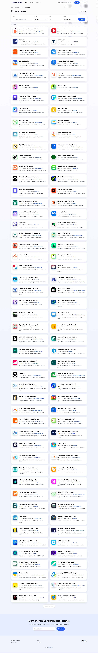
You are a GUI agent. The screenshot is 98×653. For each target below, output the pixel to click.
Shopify (36, 87)
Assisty (75, 518)
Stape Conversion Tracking (65, 201)
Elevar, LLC (36, 191)
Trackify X (36, 530)
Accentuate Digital (77, 279)
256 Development (38, 122)
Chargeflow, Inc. (38, 179)
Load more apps (49, 606)
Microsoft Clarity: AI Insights (27, 73)
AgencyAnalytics (62, 212)
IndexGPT (36, 302)
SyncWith (36, 363)
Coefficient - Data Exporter (78, 585)
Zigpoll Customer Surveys (26, 145)
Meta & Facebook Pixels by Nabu (29, 431)
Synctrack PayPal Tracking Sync (28, 212)
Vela (74, 363)
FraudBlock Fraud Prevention (27, 492)
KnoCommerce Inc (39, 339)
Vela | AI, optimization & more (66, 361)
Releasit (36, 63)
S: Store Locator (62, 443)
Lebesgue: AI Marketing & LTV (28, 480)
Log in (84, 2)
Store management (19, 7)
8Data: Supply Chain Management (67, 431)
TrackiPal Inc (37, 279)
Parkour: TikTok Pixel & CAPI (27, 595)
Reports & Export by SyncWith (28, 361)
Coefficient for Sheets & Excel (66, 583)
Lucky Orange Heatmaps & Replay (29, 29)
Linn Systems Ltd (37, 375)
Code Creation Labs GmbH (78, 530)
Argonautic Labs (38, 146)
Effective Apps (76, 398)
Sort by (64, 16)
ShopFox (36, 494)
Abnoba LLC (75, 179)
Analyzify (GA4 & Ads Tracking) (66, 573)
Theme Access (23, 108)
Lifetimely (75, 246)
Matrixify (21, 40)
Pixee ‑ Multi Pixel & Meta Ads (66, 595)
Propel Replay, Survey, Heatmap (28, 244)
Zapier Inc (36, 52)
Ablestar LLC (50, 647)
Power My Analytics (37, 410)
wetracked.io (76, 52)
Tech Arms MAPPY (38, 421)
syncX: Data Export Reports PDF (28, 551)
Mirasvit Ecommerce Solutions (80, 375)
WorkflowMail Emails (63, 120)
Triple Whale (61, 40)
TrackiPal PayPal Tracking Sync (28, 277)
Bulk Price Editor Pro (63, 541)
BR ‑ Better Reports (63, 313)
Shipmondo (22, 222)
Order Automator (24, 516)
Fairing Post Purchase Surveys (66, 408)
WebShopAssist (37, 235)
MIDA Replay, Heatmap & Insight (67, 337)
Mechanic (60, 265)
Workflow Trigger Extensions (66, 528)
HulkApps (36, 506)
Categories (39, 642)
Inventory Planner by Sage (65, 492)
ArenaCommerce (38, 203)
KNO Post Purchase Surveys (27, 337)
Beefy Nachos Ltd (77, 421)
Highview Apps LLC (77, 506)
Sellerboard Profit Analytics (27, 396)
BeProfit (75, 553)
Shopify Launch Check (64, 255)
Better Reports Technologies (80, 314)
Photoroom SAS (37, 98)
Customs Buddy (23, 573)
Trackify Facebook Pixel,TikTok (28, 528)
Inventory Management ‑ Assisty (67, 516)
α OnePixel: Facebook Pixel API (66, 384)
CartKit (36, 469)
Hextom (76, 63)
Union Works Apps (77, 482)
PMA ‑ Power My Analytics (27, 408)
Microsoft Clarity (39, 75)
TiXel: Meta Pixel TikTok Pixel (28, 541)
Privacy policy (14, 642)
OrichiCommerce (38, 585)
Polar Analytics (37, 445)
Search (76, 2)
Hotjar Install (23, 255)
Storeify (75, 445)
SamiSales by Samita (77, 235)
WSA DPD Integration (25, 265)
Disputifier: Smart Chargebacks (66, 166)
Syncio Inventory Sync (64, 132)
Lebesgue (36, 482)
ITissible (37, 41)
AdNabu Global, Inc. (39, 386)
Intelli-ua (75, 122)
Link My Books (37, 457)
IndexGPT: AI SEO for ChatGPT (28, 300)
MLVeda (75, 302)
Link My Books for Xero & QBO (28, 455)
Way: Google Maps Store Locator (67, 396)
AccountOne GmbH (76, 457)
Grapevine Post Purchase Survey (67, 480)
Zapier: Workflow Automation (28, 50)
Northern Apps (38, 157)
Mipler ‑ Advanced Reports (65, 373)
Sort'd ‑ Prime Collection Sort (66, 419)
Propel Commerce (38, 246)
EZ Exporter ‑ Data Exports (65, 504)
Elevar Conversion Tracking (27, 189)
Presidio (74, 191)
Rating (50, 16)
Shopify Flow (61, 85)
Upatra (36, 314)
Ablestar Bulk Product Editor (27, 132)
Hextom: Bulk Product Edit (65, 61)
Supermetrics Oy (76, 31)
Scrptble (75, 224)
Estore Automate (78, 98)
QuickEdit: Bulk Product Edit (65, 562)
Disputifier (75, 168)
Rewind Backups (62, 108)
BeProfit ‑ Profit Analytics (65, 551)
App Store (82, 11)
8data (73, 433)
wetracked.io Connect (64, 50)
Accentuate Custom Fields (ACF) (67, 277)
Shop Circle (37, 564)
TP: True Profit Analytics (64, 288)
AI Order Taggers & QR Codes (28, 562)
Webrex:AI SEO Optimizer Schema (29, 288)
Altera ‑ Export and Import (65, 177)
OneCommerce (76, 386)
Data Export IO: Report (26, 166)
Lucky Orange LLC (38, 31)
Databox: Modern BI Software (66, 349)
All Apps (32, 2)
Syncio (74, 134)
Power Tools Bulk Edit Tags (65, 155)
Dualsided (36, 256)
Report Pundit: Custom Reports (66, 96)
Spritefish (75, 469)
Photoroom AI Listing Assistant (28, 96)
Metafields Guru (24, 120)
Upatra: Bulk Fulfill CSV (26, 313)
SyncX (35, 553)
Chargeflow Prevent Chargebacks (29, 177)
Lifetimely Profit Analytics (65, 244)
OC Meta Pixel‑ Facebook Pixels (28, 583)
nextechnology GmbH (39, 398)
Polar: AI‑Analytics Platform (27, 443)
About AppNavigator (15, 640)
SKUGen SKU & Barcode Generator (29, 233)
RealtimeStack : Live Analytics (66, 468)
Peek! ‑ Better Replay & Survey (28, 468)
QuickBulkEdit (76, 564)
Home (26, 2)
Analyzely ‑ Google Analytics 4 (66, 325)
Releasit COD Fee (24, 61)
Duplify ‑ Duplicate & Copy (65, 189)
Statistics (38, 2)
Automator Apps (38, 518)
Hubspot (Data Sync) (76, 75)
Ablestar (36, 134)
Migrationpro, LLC (38, 351)
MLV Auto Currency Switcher (66, 300)
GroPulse (75, 326)
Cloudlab (37, 326)
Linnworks (22, 373)
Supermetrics (61, 29)
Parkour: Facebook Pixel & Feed (67, 145)
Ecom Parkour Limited (78, 146)
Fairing (74, 410)
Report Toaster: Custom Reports (28, 325)
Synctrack (36, 214)
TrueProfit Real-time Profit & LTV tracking (83, 290)
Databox (70, 351)
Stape (74, 203)
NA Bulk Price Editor (25, 155)
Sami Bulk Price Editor (64, 233)
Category (36, 16)
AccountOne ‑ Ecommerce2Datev (67, 455)
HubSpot (60, 73)
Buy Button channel (25, 85)
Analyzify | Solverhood (78, 575)
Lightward (75, 267)
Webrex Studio (37, 290)
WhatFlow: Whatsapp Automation (67, 222)
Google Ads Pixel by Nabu (26, 384)
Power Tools (75, 157)
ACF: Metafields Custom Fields (28, 201)
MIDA (74, 339)
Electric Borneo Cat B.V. (39, 575)
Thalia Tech (75, 542)
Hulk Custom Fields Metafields (28, 504)
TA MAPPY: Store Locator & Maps (29, 419)
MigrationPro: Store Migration (28, 349)
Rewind (75, 110)
